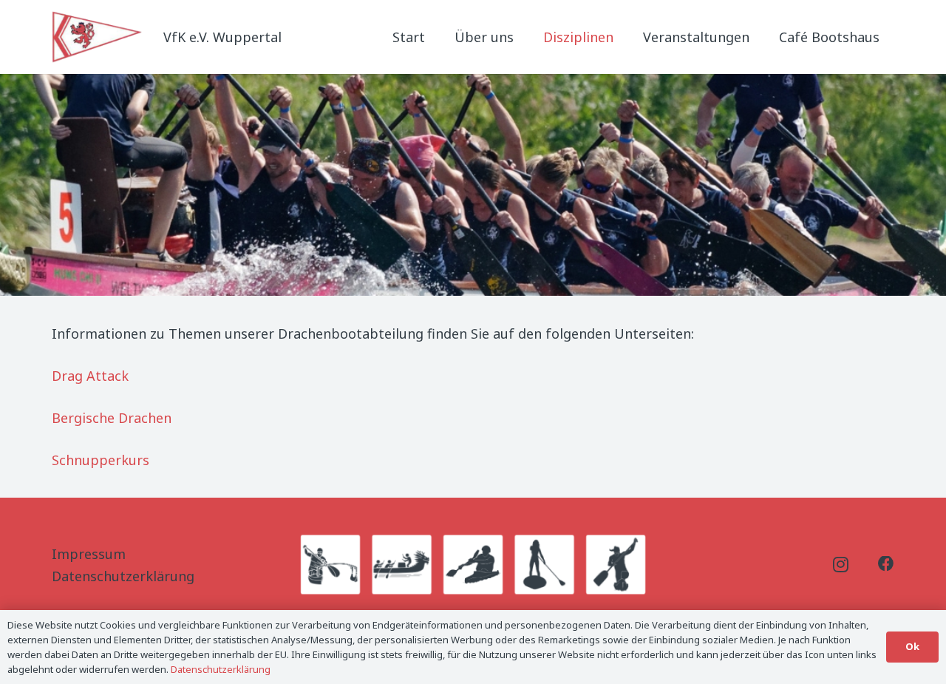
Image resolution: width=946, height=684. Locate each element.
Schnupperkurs (100, 460)
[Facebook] (886, 564)
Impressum (89, 554)
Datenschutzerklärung (123, 576)
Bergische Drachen (111, 418)
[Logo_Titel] (98, 37)
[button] (625, 37)
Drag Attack (90, 376)
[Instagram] (840, 565)
